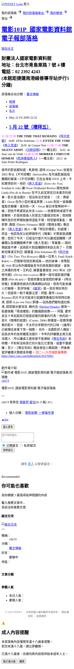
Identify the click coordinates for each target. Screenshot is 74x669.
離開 (21, 661)
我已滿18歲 (9, 661)
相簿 (12, 101)
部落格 (13, 106)
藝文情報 (33, 94)
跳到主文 (8, 48)
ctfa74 (5, 380)
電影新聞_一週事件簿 (39, 412)
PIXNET (18, 612)
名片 (12, 111)
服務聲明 (41, 616)
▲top (5, 419)
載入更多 (8, 426)
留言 (32, 402)
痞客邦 (24, 402)
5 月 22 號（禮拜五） (30, 127)
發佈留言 (8, 450)
